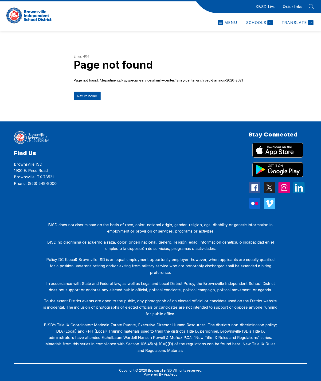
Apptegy (170, 374)
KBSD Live (266, 6)
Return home (87, 96)
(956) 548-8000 (42, 183)
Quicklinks (292, 6)
